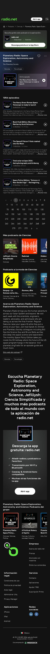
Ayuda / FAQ (34, 587)
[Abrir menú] (46, 19)
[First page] (6, 200)
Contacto (32, 578)
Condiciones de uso (11, 581)
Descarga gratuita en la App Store (25, 45)
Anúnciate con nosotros (34, 559)
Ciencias (7, 69)
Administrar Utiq (10, 594)
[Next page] (32, 229)
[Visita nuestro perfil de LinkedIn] (31, 614)
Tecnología (18, 69)
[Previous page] (11, 200)
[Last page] (37, 229)
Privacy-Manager (10, 599)
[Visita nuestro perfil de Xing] (36, 614)
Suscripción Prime (36, 592)
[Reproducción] (43, 80)
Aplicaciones (34, 583)
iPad (6, 617)
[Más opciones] (45, 56)
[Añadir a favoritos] (39, 56)
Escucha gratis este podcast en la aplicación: (23, 33)
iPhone (6, 612)
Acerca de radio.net (36, 549)
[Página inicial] (4, 26)
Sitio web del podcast (11, 352)
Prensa (32, 553)
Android (7, 621)
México (26, 633)
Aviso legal (8, 590)
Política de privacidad (12, 585)
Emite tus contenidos (37, 565)
